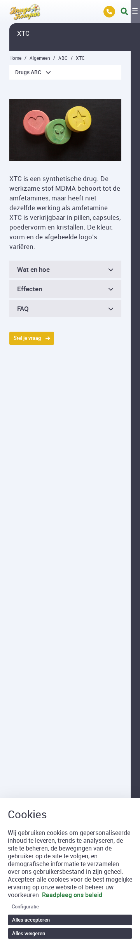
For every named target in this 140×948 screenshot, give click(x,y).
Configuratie (25, 906)
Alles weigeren (28, 933)
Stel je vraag (27, 337)
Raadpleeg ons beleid (72, 895)
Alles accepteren (31, 919)
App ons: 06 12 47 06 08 (109, 11)
